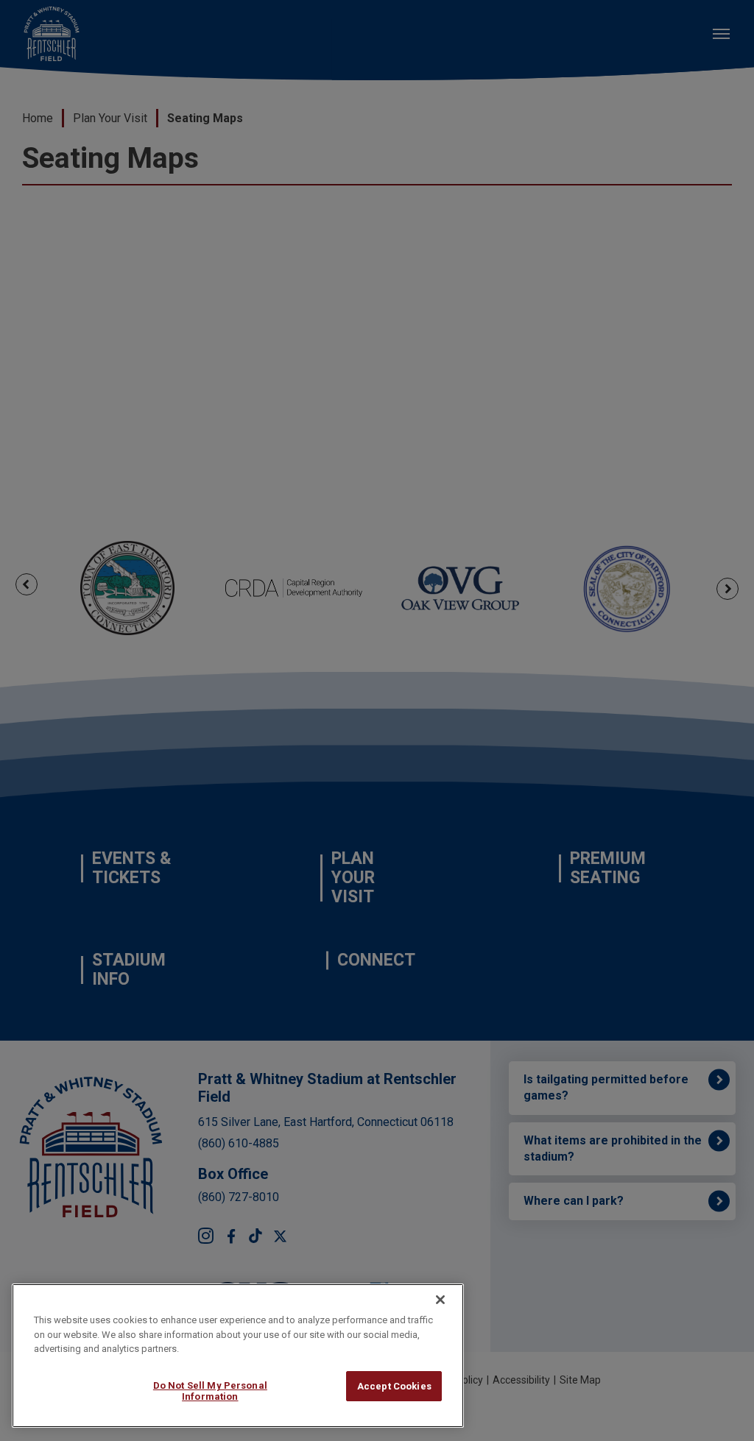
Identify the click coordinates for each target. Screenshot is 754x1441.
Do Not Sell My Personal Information (210, 1391)
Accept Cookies (394, 1386)
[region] (238, 1356)
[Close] (440, 1300)
